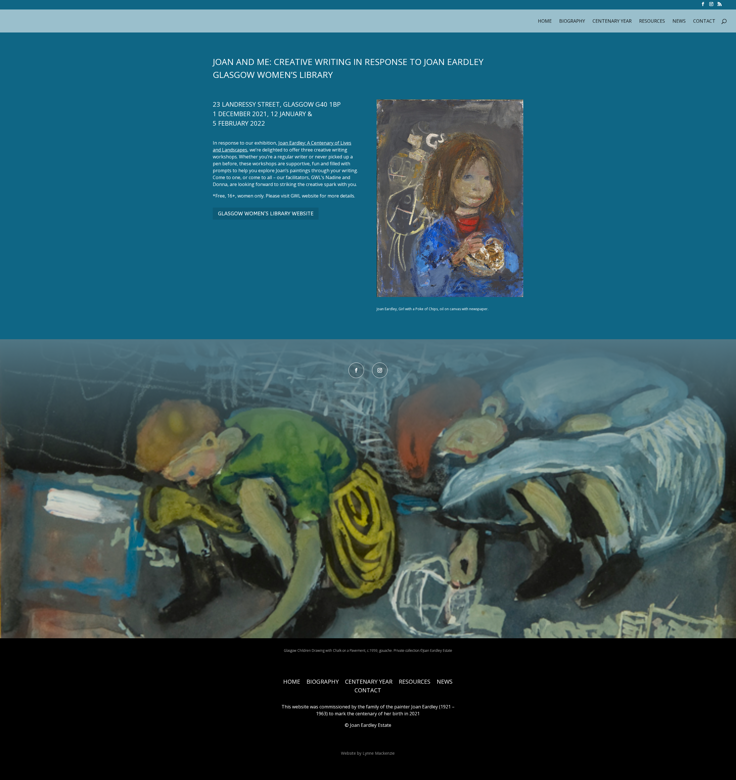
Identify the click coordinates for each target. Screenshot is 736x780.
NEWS (679, 21)
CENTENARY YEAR (612, 21)
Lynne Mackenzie (379, 753)
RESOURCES (652, 21)
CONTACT (704, 21)
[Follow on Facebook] (356, 370)
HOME (545, 21)
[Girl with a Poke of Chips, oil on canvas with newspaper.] (450, 297)
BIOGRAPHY (572, 21)
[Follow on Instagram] (380, 370)
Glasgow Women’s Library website (265, 213)
